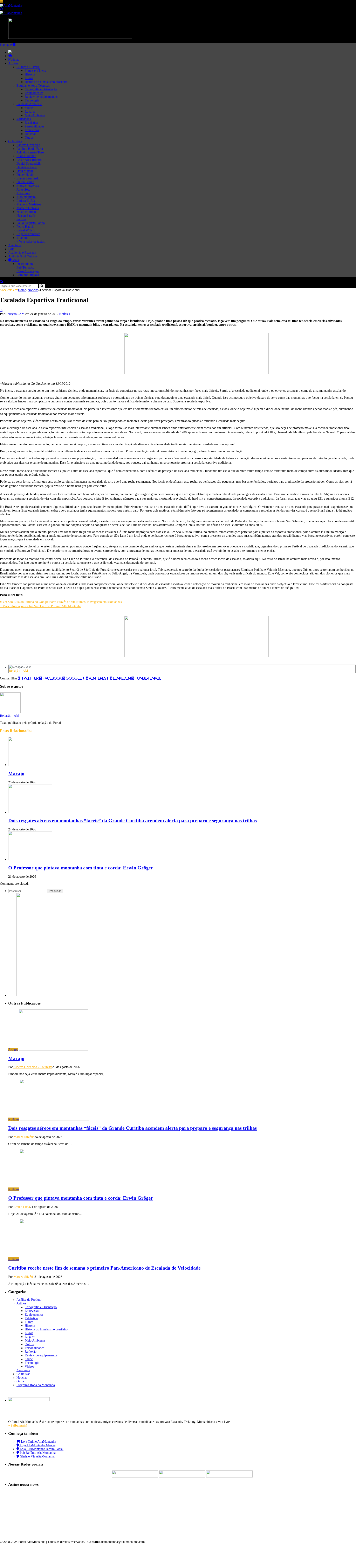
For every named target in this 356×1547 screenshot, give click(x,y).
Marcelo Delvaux (27, 208)
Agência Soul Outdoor (23, 256)
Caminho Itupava (27, 275)
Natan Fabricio (26, 211)
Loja (11, 249)
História (30, 74)
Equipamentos (34, 93)
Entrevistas (32, 130)
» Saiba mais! (17, 1425)
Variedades (23, 119)
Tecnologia (32, 100)
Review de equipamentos (41, 96)
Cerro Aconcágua (27, 271)
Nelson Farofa (25, 215)
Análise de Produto (28, 1299)
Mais (15, 260)
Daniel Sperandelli (28, 163)
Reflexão (30, 134)
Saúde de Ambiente (29, 104)
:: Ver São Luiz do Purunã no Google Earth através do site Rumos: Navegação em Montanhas (61, 602)
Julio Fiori (23, 193)
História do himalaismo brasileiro (46, 82)
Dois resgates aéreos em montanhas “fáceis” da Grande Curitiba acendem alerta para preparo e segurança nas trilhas (132, 820)
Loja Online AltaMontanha (38, 1441)
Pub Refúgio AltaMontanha (37, 1452)
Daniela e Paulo (26, 167)
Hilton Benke (25, 182)
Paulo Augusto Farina (30, 223)
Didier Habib (25, 174)
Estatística (31, 122)
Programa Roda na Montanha (35, 1385)
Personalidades (34, 126)
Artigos (13, 63)
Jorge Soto (23, 189)
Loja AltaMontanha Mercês (37, 1445)
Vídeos (29, 1366)
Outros (29, 137)
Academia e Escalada (22, 252)
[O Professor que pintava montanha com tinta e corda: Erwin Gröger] (30, 859)
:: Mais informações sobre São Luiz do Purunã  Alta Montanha (40, 606)
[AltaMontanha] (11, 5)
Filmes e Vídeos (35, 70)
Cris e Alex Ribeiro (29, 160)
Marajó (16, 773)
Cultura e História (28, 67)
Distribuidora (25, 263)
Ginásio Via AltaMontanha (37, 1456)
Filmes (29, 1322)
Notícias (13, 59)
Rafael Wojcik (25, 230)
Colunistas (15, 141)
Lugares (30, 111)
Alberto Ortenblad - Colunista (32, 1067)
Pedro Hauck (25, 226)
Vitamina (22, 237)
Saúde (29, 108)
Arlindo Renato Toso (30, 152)
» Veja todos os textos (30, 241)
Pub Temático (25, 267)
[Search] (1, 9)
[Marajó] (30, 764)
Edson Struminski (28, 178)
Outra (20, 1381)
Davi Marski (24, 171)
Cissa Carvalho (26, 156)
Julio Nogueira (26, 197)
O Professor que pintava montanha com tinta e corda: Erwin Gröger (80, 867)
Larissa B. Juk (25, 200)
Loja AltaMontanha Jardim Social (41, 1449)
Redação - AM (15, 314)
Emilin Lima (22, 1207)
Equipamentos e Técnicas (33, 85)
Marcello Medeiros (28, 204)
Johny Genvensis (27, 185)
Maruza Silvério (24, 1137)
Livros (29, 78)
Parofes (21, 219)
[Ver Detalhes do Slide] (196, 373)
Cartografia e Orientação (41, 89)
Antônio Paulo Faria (29, 148)
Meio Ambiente (35, 115)
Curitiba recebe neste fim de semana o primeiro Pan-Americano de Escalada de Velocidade (104, 1268)
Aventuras (14, 245)
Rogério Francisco (28, 234)
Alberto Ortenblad (28, 145)
